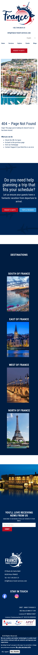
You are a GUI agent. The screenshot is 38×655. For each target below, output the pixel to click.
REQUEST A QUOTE (18, 50)
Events (28, 43)
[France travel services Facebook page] (7, 596)
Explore (19, 43)
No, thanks (15, 652)
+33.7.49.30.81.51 (19, 28)
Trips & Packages (28, 210)
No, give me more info (23, 647)
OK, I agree (5, 652)
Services (11, 43)
